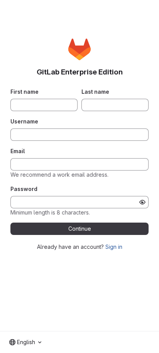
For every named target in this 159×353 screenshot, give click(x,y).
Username (24, 121)
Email (17, 151)
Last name (95, 91)
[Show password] (142, 202)
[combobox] (25, 342)
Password (23, 189)
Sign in (113, 246)
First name (24, 91)
